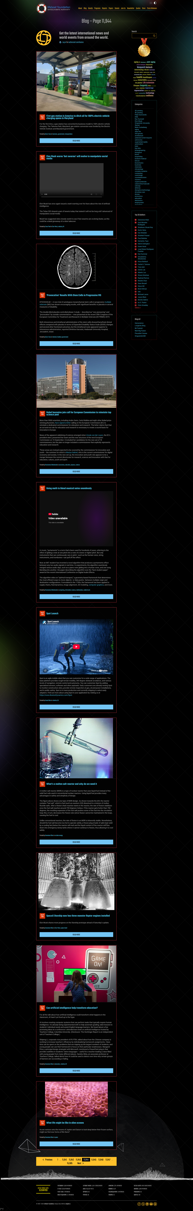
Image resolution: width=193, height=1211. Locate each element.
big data (138, 148)
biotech (149, 67)
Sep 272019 (42, 117)
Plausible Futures (141, 333)
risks (149, 90)
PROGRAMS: (137, 1192)
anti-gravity (139, 134)
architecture (139, 136)
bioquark (141, 67)
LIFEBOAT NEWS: (87, 1185)
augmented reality (141, 142)
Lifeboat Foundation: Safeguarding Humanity (53, 8)
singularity (153, 91)
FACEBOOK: (60, 1185)
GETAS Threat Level (43, 1189)
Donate (117, 8)
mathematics (79, 590)
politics (137, 88)
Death (154, 72)
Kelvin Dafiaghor (144, 244)
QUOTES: (136, 1195)
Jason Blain (142, 297)
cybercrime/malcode (142, 184)
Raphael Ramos (143, 278)
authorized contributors (76, 42)
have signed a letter (63, 423)
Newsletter (130, 8)
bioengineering (140, 150)
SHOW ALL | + (138, 308)
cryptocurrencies (140, 182)
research (146, 91)
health (139, 77)
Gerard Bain (48, 700)
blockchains (139, 163)
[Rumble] (155, 1204)
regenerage (149, 88)
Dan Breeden (142, 233)
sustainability (142, 93)
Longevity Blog (140, 326)
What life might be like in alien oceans (65, 1123)
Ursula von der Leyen (94, 435)
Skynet (137, 125)
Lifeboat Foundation (49, 1204)
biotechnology (139, 70)
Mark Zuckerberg (141, 127)
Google (134, 77)
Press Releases (152, 8)
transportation (68, 134)
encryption (138, 205)
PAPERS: (85, 1195)
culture (151, 72)
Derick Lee (141, 270)
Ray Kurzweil (139, 119)
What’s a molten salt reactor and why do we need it (71, 784)
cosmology (139, 175)
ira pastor (138, 83)
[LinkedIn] (147, 1204)
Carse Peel (47, 226)
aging (136, 62)
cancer (141, 72)
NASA (149, 86)
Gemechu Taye (143, 241)
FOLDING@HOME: (112, 1192)
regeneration (139, 90)
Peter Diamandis (141, 115)
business (55, 134)
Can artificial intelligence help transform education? (72, 1008)
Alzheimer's (143, 62)
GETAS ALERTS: (138, 1185)
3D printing (139, 111)
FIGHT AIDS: (60, 1192)
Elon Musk (54, 226)
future (149, 75)
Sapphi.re (68, 1204)
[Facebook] (139, 1204)
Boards (90, 8)
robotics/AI (61, 226)
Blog (85, 8)
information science (70, 590)
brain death (136, 72)
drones (137, 194)
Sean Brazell (142, 283)
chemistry (138, 167)
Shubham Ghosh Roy (145, 227)
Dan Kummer (142, 254)
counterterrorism (140, 177)
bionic (137, 154)
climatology (139, 169)
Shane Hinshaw (143, 275)
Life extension (148, 82)
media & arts (87, 590)
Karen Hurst (142, 246)
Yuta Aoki (141, 267)
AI (139, 62)
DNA (136, 117)
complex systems (141, 171)
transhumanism (141, 96)
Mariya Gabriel (72, 452)
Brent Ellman (142, 289)
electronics (138, 200)
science (78, 465)
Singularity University (142, 123)
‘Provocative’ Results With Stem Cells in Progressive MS (73, 295)
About (80, 8)
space (56, 1137)
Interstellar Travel (151, 80)
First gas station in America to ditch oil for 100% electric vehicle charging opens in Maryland (77, 117)
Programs (97, 8)
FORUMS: (110, 1195)
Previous (48, 1159)
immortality (142, 80)
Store (143, 8)
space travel (64, 928)
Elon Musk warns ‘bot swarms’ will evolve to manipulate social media (77, 157)
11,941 (64, 1159)
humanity (154, 77)
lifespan (136, 85)
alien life (138, 132)
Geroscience (139, 323)
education (67, 465)
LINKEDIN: (110, 1185)
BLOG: (84, 1189)
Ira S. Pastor (142, 302)
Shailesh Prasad (143, 235)
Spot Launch (52, 614)
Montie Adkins (143, 300)
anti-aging (151, 62)
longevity (144, 85)
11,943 (78, 1159)
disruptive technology (142, 190)
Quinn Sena (48, 134)
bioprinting (138, 157)
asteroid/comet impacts (143, 138)
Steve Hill (141, 286)
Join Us (123, 8)
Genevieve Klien (49, 835)
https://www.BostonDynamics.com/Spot (56, 695)
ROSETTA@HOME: (62, 1195)
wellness (149, 95)
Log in (64, 42)
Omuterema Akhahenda (51, 465)
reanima (142, 88)
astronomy (138, 140)
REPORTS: (85, 1192)
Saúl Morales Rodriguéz (142, 224)
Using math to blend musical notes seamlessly (69, 488)
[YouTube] (151, 1204)
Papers (111, 8)
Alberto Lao (142, 272)
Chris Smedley (143, 305)
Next (79, 1163)
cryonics (138, 180)
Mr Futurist (139, 328)
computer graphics (96, 585)
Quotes (138, 8)
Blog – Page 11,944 (96, 21)
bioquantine (149, 64)
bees (136, 146)
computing (61, 590)
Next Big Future (140, 331)
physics (73, 465)
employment (139, 203)
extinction (144, 74)
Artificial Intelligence (141, 64)
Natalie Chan (142, 281)
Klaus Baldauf (143, 261)
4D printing (139, 113)
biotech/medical (57, 337)
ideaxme (135, 80)
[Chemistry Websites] (144, 48)
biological (138, 152)
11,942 (71, 1159)
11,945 (93, 1159)
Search (154, 35)
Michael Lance (143, 294)
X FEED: (59, 1189)
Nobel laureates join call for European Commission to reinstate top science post (78, 413)
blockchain (152, 70)
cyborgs (137, 186)
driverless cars (140, 192)
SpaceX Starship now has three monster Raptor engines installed (78, 916)
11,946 (100, 1159)
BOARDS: (136, 1189)
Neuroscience (153, 86)
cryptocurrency (146, 72)
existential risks (138, 75)
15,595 (69, 1163)
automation (139, 144)
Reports (104, 8)
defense (137, 188)
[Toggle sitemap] (151, 3)
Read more (76, 141)
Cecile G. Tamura (144, 264)
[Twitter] (143, 1204)
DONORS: (110, 1189)
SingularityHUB (140, 336)
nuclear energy (59, 835)
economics (62, 465)
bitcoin (146, 70)
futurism (153, 75)
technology (150, 93)
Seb (139, 292)
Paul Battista (142, 238)
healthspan (147, 77)
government (61, 134)
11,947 (107, 1159)
